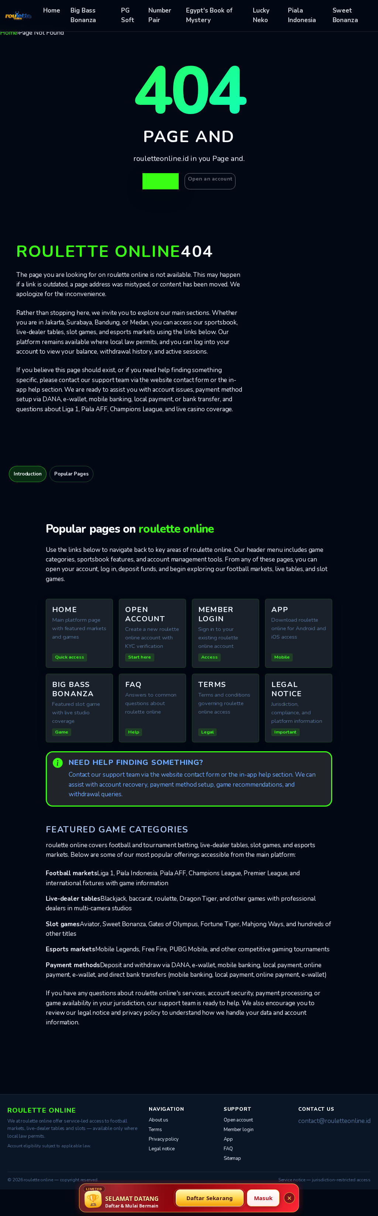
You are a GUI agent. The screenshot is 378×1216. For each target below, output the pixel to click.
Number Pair (159, 15)
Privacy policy (164, 1139)
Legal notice (162, 1148)
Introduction (28, 474)
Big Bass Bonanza (83, 15)
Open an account (210, 178)
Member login (239, 1129)
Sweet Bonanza (345, 15)
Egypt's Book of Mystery (209, 15)
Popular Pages (71, 474)
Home (51, 10)
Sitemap (232, 1158)
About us (158, 1120)
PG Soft (127, 15)
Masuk (263, 1198)
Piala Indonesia (302, 15)
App (228, 1139)
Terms (155, 1129)
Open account (238, 1120)
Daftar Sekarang (209, 1198)
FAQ (228, 1148)
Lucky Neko (261, 15)
